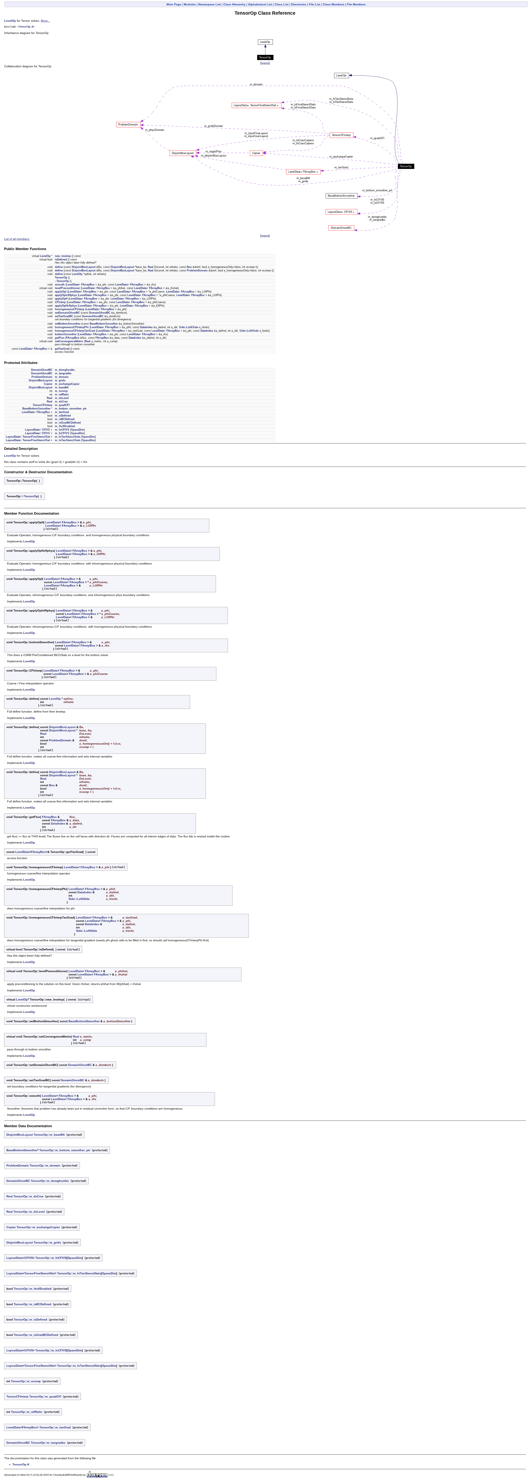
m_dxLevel (62, 398)
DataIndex (146, 327)
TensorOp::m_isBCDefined (32, 1304)
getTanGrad (62, 348)
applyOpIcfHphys (66, 295)
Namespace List (209, 4)
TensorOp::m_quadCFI (45, 1396)
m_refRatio (62, 394)
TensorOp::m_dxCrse (28, 1196)
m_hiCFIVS (62, 433)
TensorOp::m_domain (45, 1165)
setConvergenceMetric (69, 341)
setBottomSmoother (68, 323)
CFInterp (60, 302)
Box (189, 266)
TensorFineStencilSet (36, 436)
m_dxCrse (61, 401)
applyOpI (60, 291)
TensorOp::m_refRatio (26, 1411)
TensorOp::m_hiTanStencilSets (79, 1273)
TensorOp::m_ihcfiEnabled (33, 1288)
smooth (60, 284)
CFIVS (46, 429)
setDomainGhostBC (67, 312)
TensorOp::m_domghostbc (50, 1180)
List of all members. (17, 239)
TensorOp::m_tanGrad (55, 1427)
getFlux (59, 337)
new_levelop (63, 256)
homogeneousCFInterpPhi (72, 327)
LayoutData (32, 429)
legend (265, 63)
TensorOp (61, 277)
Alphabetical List (260, 4)
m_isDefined (63, 415)
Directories (298, 4)
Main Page (173, 4)
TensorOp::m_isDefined (30, 1319)
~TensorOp (62, 281)
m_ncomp (61, 390)
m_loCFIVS (62, 429)
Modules (190, 4)
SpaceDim (77, 429)
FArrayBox (87, 284)
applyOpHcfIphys (66, 305)
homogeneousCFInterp (69, 309)
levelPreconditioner (67, 288)
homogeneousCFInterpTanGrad (75, 330)
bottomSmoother (66, 334)
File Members (356, 4)
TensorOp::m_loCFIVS (51, 1350)
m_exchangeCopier (67, 383)
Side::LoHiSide (188, 327)
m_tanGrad (62, 412)
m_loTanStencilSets (67, 440)
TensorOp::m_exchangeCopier (38, 1227)
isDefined (61, 259)
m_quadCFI (62, 405)
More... (45, 20)
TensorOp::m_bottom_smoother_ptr (64, 1150)
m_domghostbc (65, 369)
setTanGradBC (64, 316)
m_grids (60, 380)
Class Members (333, 4)
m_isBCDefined (65, 419)
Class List (282, 4)
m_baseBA (62, 387)
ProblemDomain (197, 270)
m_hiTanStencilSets (67, 436)
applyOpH (61, 298)
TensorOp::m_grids (47, 1242)
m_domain (62, 376)
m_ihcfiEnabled (65, 426)
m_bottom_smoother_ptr (71, 408)
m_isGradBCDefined (68, 422)
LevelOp (10, 20)
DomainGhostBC (99, 312)
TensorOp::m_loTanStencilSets (79, 1365)
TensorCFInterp (42, 405)
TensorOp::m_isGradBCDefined (36, 1334)
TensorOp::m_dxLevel (29, 1211)
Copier (48, 383)
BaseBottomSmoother (104, 323)
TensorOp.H (26, 26)
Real (150, 266)
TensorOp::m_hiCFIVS (51, 1257)
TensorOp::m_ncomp (26, 1381)
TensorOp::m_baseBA (49, 1134)
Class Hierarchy (234, 4)
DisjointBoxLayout (83, 266)
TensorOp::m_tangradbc (48, 1442)
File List (314, 4)
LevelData (72, 284)
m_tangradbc (63, 373)
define (59, 266)
